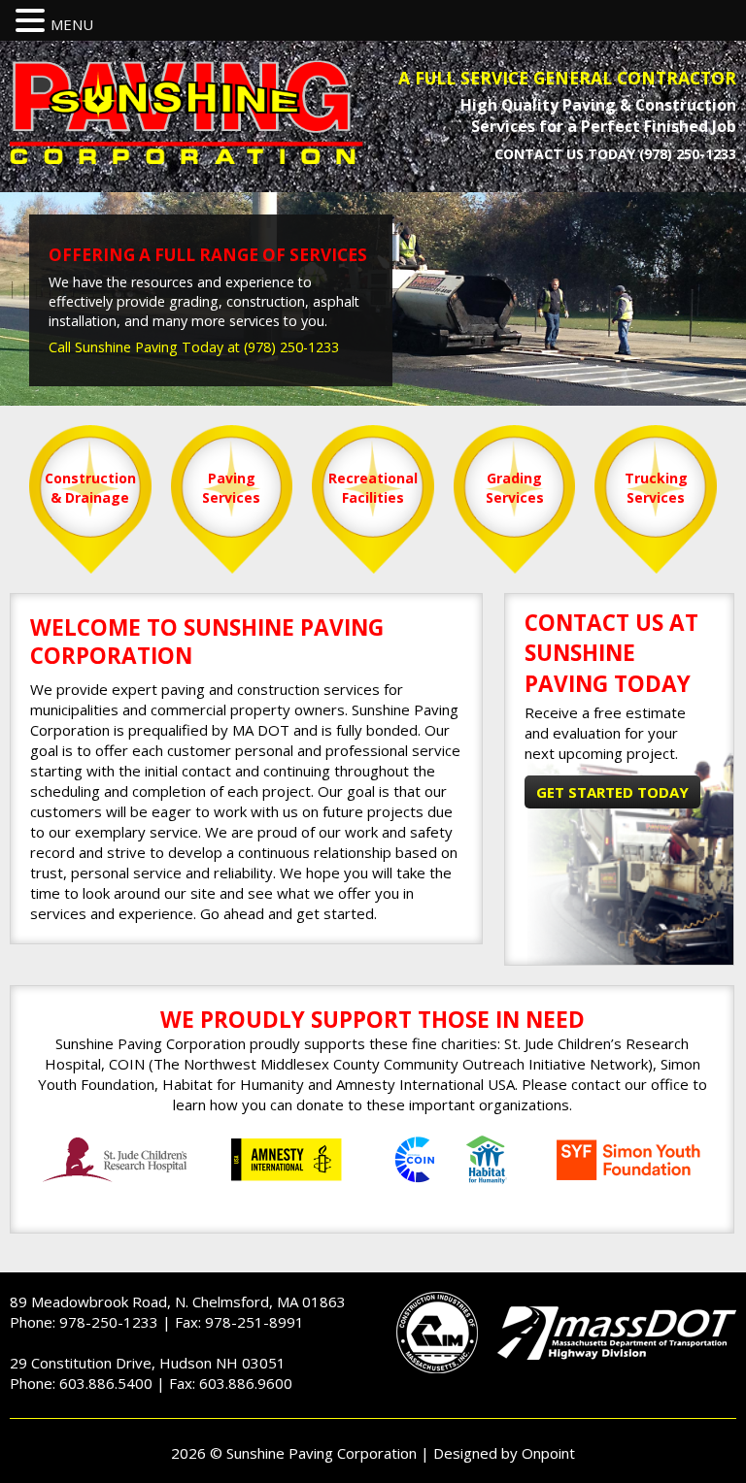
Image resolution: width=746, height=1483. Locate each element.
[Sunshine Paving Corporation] (186, 112)
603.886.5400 (106, 1383)
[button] (33, 21)
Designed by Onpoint (504, 1453)
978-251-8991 (254, 1322)
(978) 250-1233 (687, 154)
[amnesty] (286, 1160)
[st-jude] (115, 1160)
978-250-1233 (108, 1322)
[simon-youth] (628, 1160)
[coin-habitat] (457, 1160)
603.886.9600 (245, 1383)
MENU (72, 24)
